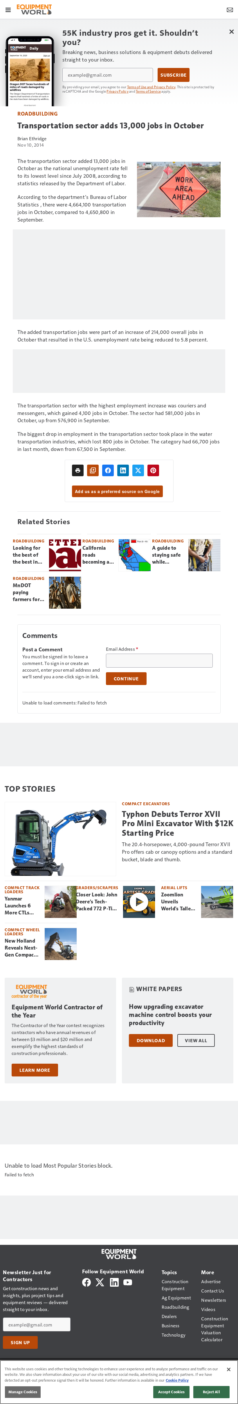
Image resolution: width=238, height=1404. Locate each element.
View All (196, 1040)
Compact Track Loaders (22, 889)
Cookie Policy (177, 1380)
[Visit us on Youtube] (127, 1282)
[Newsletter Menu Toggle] (229, 9)
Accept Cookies (171, 1391)
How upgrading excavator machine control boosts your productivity (170, 1015)
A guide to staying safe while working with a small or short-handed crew (168, 555)
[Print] (78, 470)
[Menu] (8, 9)
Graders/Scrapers (97, 887)
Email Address (122, 649)
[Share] (108, 470)
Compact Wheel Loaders (22, 931)
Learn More (34, 1070)
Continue (126, 679)
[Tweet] (138, 470)
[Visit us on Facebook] (86, 1282)
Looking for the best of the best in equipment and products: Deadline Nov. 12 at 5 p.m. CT (26, 555)
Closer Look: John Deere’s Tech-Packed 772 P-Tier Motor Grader (96, 901)
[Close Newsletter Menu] (231, 31)
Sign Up (20, 1342)
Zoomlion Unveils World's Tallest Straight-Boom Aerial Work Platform (178, 901)
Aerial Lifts (174, 887)
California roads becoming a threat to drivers (95, 555)
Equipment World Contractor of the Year (57, 1011)
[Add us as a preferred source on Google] (93, 470)
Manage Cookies (22, 1391)
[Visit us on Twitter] (100, 1282)
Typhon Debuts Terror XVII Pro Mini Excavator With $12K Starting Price (177, 823)
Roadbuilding (37, 113)
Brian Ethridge (32, 138)
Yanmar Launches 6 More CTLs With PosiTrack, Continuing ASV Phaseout (21, 906)
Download (151, 1040)
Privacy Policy (118, 91)
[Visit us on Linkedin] (114, 1282)
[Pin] (153, 470)
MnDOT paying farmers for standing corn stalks (26, 592)
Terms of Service (148, 91)
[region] (119, 1382)
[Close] (228, 1369)
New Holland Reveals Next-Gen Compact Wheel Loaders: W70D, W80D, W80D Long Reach (22, 948)
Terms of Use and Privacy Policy (151, 87)
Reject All (211, 1391)
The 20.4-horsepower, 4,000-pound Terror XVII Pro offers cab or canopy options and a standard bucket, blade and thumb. (177, 851)
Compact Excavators (146, 803)
